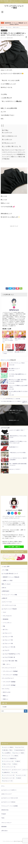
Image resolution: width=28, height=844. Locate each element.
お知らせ (4, 587)
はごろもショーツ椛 (8, 640)
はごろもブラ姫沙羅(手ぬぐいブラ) (11, 653)
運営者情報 (3, 826)
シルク (15, 772)
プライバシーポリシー (6, 822)
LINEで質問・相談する (14, 546)
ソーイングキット (7, 622)
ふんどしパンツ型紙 (8, 747)
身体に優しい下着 (8, 750)
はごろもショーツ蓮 (8, 636)
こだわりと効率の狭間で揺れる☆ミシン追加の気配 (11, 398)
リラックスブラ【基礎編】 (9, 681)
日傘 (4, 626)
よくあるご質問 (5, 566)
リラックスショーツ (8, 761)
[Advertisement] (14, 15)
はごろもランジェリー (9, 778)
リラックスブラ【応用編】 (9, 685)
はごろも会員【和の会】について (10, 573)
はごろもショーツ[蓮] (19, 752)
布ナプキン (5, 629)
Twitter (2, 817)
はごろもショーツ (7, 633)
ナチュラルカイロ (7, 615)
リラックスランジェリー (9, 766)
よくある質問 (7, 752)
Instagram (3, 813)
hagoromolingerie (20, 750)
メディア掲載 (5, 570)
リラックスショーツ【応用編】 (10, 674)
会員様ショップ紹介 (8, 580)
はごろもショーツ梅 (8, 643)
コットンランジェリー (9, 775)
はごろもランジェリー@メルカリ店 (9, 797)
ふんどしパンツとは (7, 601)
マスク (4, 612)
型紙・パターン (6, 664)
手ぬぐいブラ (7, 764)
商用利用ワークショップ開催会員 (11, 577)
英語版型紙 (5, 619)
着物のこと (5, 695)
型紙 (18, 761)
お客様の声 (4, 598)
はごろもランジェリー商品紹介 (9, 608)
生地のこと (5, 699)
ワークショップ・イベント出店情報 (9, 805)
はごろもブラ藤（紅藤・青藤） (10, 660)
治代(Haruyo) (14, 310)
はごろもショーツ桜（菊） (9, 646)
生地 (19, 778)
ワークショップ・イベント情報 (9, 594)
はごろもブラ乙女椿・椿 (9, 657)
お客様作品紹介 (5, 591)
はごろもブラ (6, 650)
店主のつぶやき (4, 30)
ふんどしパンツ (22, 775)
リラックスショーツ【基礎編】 (10, 671)
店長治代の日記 (4, 809)
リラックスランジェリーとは (9, 605)
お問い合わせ (4, 830)
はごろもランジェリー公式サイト (9, 790)
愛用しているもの (6, 584)
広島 (15, 764)
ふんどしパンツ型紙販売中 (10, 758)
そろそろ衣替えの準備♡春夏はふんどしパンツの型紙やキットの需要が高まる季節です (14, 402)
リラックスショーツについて (9, 667)
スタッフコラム (5, 688)
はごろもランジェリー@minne (8, 801)
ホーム (2, 786)
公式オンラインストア (6, 794)
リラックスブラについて (8, 678)
